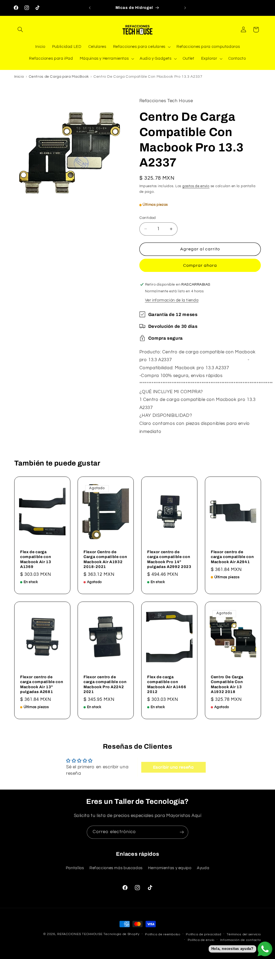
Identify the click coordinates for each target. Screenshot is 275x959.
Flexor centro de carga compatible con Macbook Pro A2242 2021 (105, 684)
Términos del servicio (244, 934)
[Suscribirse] (182, 832)
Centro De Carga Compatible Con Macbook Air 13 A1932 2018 (227, 684)
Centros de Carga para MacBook (59, 77)
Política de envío (201, 940)
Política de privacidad (203, 934)
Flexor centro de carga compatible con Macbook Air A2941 (232, 557)
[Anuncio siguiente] (185, 7)
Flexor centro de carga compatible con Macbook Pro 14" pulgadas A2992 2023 (169, 559)
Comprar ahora (200, 265)
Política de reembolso (162, 934)
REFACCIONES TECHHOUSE (79, 934)
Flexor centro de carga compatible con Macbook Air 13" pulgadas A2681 (41, 684)
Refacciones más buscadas (116, 868)
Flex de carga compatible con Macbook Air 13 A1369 (35, 559)
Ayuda (203, 868)
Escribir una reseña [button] (173, 767)
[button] (20, 29)
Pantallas (75, 868)
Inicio (19, 77)
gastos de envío (195, 186)
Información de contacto (240, 940)
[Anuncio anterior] (90, 7)
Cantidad (147, 218)
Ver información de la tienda (172, 300)
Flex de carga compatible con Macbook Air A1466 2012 (166, 684)
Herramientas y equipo (169, 868)
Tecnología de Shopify (121, 934)
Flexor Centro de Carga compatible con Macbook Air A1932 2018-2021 (105, 559)
